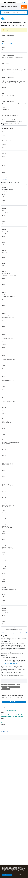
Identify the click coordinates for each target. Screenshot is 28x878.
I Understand (7, 874)
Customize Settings (20, 874)
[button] (2, 1)
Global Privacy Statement (6, 868)
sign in (14, 681)
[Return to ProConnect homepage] (10, 2)
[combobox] (14, 12)
